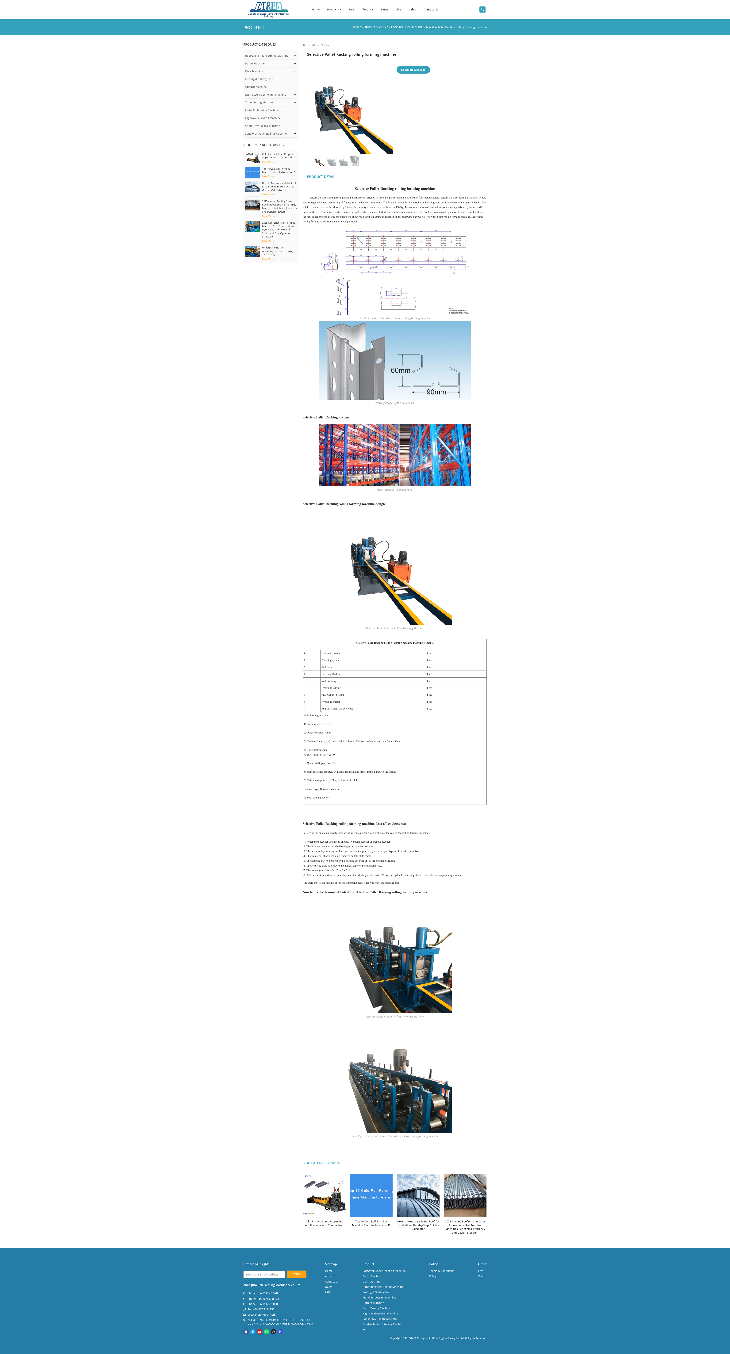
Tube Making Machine (259, 102)
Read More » (268, 161)
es (364, 1329)
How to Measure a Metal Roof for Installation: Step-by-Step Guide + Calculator (279, 186)
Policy (433, 1264)
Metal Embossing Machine (262, 110)
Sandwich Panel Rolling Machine (266, 133)
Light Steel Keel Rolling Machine (265, 94)
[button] (482, 9)
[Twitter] (253, 1331)
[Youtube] (259, 1331)
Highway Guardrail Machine (263, 118)
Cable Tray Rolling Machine (262, 126)
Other (482, 1264)
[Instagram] (273, 1331)
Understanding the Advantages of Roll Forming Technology (277, 251)
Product (332, 9)
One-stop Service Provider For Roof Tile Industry (269, 15)
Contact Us (431, 9)
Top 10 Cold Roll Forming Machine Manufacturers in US (278, 170)
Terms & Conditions (441, 1271)
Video (412, 9)
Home (316, 9)
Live (398, 9)
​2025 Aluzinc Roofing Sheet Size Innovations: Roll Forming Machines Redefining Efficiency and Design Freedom (279, 206)
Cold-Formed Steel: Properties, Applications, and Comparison (279, 155)
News (384, 9)
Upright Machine (256, 87)
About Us (368, 9)
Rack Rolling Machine (319, 45)
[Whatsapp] (266, 1331)
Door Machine (254, 71)
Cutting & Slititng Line (259, 79)
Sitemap (331, 1264)
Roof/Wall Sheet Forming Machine (266, 55)
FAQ (351, 9)
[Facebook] (246, 1331)
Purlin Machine (255, 63)
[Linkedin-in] (280, 1331)
